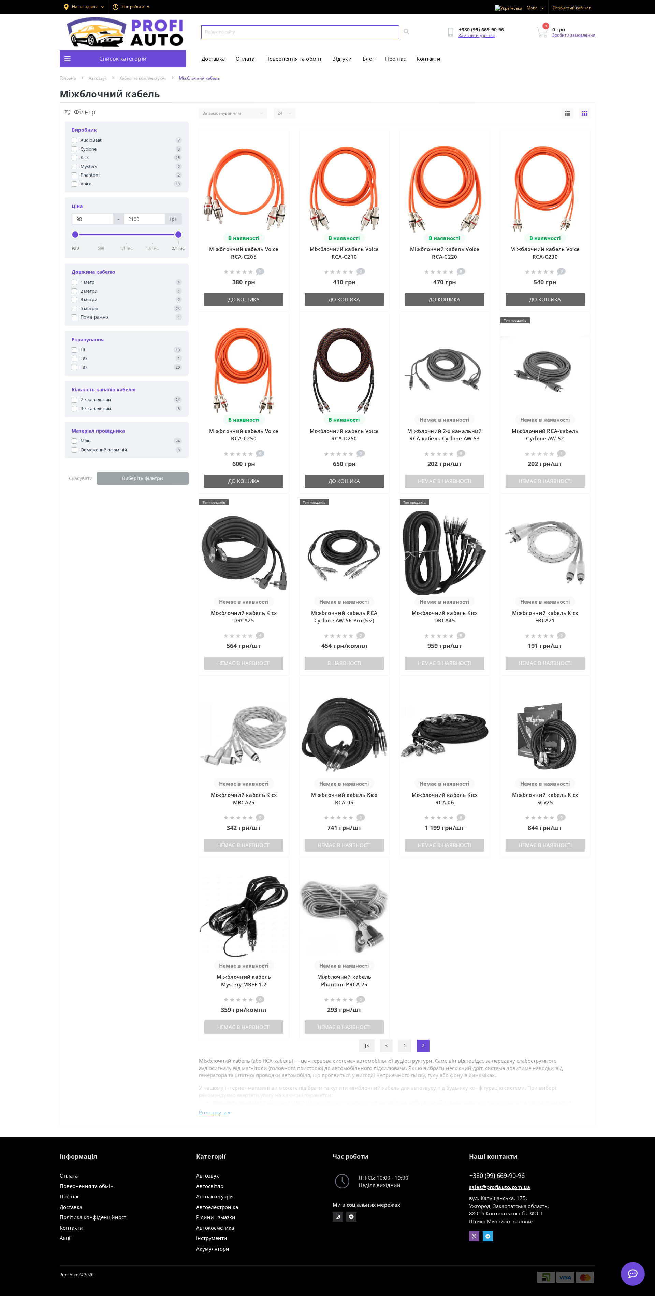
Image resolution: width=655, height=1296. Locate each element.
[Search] (406, 32)
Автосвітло (209, 1186)
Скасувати (81, 478)
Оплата (245, 58)
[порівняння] (278, 150)
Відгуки (342, 58)
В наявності (344, 663)
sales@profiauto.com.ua (499, 1187)
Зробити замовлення (573, 35)
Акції (66, 1238)
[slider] (75, 234)
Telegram (488, 1236)
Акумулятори (212, 1248)
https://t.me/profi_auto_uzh (351, 1217)
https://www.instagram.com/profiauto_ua (338, 1217)
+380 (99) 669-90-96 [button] (497, 1176)
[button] (131, 7)
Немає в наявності (444, 481)
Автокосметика (215, 1227)
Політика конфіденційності (94, 1217)
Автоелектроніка (217, 1206)
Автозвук (98, 78)
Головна (68, 78)
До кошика (244, 299)
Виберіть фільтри (142, 478)
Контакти (428, 58)
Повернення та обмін (293, 58)
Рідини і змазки (215, 1217)
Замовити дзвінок (476, 35)
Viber (474, 1236)
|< (366, 1045)
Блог (368, 58)
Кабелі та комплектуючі (142, 78)
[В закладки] (278, 139)
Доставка (213, 58)
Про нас (395, 58)
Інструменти (211, 1238)
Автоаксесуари (214, 1196)
